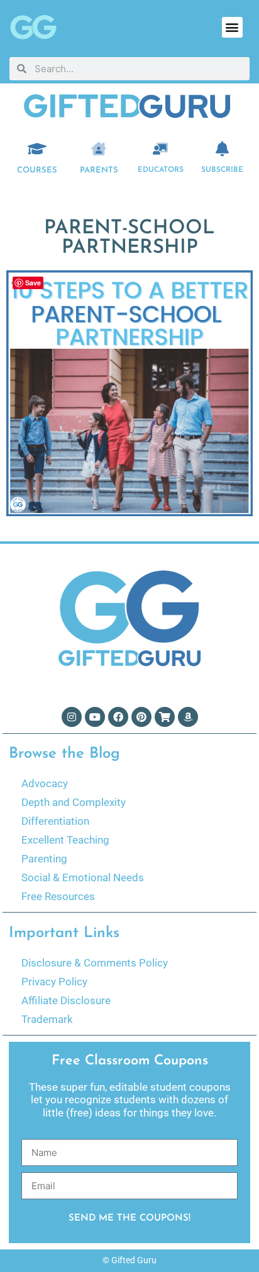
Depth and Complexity (73, 802)
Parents (99, 170)
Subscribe (222, 170)
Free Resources (58, 896)
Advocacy (44, 783)
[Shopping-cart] (165, 717)
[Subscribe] (221, 148)
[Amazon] (188, 717)
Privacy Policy (54, 981)
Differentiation (55, 821)
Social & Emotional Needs (82, 877)
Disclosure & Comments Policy (94, 963)
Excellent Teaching (65, 840)
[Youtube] (95, 717)
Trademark (47, 1019)
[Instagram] (72, 717)
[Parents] (98, 148)
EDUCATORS (161, 170)
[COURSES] (37, 148)
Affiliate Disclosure (66, 1000)
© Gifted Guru (129, 1260)
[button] (232, 27)
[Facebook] (118, 717)
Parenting (44, 858)
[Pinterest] (141, 717)
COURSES (37, 170)
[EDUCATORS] (160, 148)
